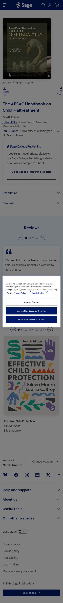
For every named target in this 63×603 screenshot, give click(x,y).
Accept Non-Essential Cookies (31, 311)
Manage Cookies (31, 302)
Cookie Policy (37, 293)
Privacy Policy (20, 293)
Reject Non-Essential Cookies (32, 319)
